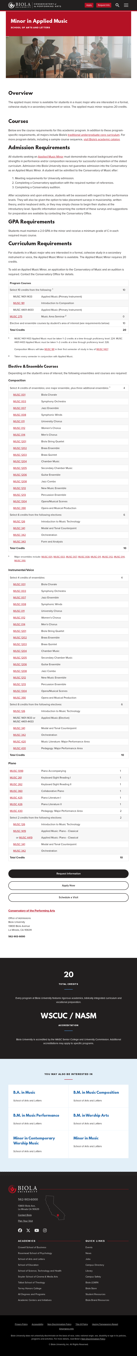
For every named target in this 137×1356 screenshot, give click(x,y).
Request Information (68, 873)
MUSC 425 (16, 797)
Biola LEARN (92, 1282)
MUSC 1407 (102, 349)
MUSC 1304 (20, 501)
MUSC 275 (16, 316)
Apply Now (68, 885)
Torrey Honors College (29, 1288)
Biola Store (91, 1288)
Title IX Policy (82, 1324)
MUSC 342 (19, 535)
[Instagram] (45, 1230)
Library (89, 1270)
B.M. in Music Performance (36, 1116)
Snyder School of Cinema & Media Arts (38, 1276)
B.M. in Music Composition (96, 1093)
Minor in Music (86, 1138)
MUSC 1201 (19, 441)
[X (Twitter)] (28, 1230)
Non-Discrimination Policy (59, 1324)
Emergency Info (66, 1329)
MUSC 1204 (20, 461)
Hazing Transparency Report (105, 1324)
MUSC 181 (18, 303)
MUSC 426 (16, 804)
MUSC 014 (19, 434)
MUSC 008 (19, 415)
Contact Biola (25, 1215)
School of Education (28, 1265)
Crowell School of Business (32, 1247)
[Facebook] (20, 1230)
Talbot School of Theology (31, 1282)
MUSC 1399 (16, 771)
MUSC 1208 (20, 481)
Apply (89, 5)
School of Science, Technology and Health (39, 1270)
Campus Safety (93, 1276)
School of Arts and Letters (31, 1259)
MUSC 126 (19, 521)
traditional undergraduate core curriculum (94, 135)
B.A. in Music (24, 1093)
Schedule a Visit (68, 897)
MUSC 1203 (20, 455)
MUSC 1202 (20, 448)
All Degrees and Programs (31, 1294)
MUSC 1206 (20, 475)
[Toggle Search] (117, 5)
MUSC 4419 (25, 837)
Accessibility (37, 1324)
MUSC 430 (19, 748)
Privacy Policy (21, 1324)
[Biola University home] (68, 1189)
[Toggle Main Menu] (126, 5)
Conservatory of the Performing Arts (31, 910)
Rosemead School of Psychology (35, 1253)
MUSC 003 (19, 401)
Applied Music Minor (50, 156)
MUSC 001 (19, 394)
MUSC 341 (19, 528)
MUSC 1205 (20, 468)
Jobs (88, 1259)
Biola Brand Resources (97, 1300)
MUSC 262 (16, 784)
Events (89, 1247)
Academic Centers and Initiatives (35, 1300)
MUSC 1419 (19, 831)
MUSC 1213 (19, 495)
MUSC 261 (16, 777)
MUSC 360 (16, 791)
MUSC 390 (19, 508)
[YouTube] (36, 1230)
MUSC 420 (19, 741)
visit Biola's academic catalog (102, 139)
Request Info (104, 5)
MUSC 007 (19, 408)
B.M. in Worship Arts (91, 1116)
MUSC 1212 (19, 488)
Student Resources (95, 1294)
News (88, 1253)
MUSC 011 (19, 421)
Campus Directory (95, 1265)
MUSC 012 (19, 428)
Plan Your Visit (25, 1220)
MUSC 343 (19, 541)
